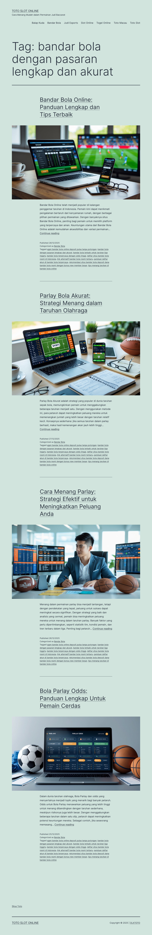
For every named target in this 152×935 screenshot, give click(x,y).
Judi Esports (71, 22)
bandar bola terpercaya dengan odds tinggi (66, 256)
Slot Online (87, 22)
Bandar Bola (54, 22)
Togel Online (103, 22)
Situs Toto (17, 906)
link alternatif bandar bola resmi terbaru (75, 259)
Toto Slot (135, 22)
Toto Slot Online (25, 11)
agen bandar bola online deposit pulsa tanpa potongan (72, 249)
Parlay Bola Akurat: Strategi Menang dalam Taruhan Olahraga (71, 303)
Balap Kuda (38, 22)
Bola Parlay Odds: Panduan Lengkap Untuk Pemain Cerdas (73, 698)
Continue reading (49, 233)
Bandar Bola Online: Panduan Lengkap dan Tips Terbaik (70, 107)
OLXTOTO (135, 923)
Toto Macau (120, 22)
